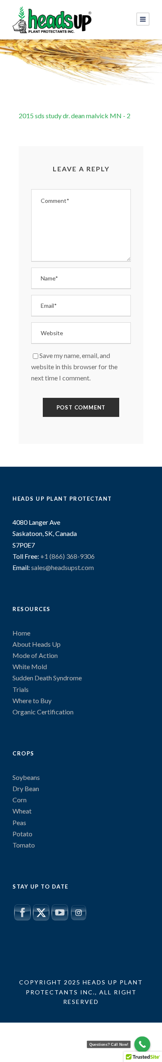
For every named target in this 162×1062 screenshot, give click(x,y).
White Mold (29, 666)
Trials (20, 689)
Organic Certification (43, 712)
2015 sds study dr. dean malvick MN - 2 (74, 115)
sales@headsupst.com (62, 567)
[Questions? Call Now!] (142, 1044)
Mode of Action (35, 655)
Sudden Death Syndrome (47, 678)
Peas (19, 822)
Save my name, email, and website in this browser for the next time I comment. (74, 366)
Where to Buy (32, 700)
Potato (22, 834)
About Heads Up (36, 644)
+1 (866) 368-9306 (67, 556)
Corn (19, 800)
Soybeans (26, 777)
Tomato (23, 845)
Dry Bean (25, 788)
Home (21, 633)
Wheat (22, 811)
